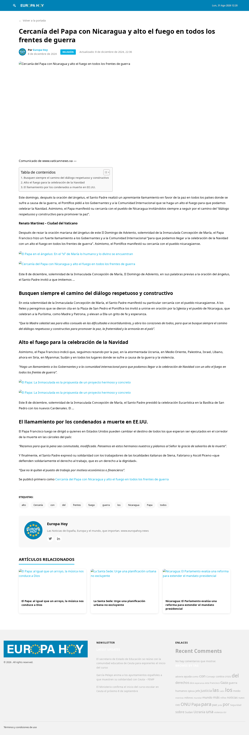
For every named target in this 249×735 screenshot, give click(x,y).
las (216, 690)
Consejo (210, 676)
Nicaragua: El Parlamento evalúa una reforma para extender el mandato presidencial (191, 604)
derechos (182, 682)
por (226, 704)
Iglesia (191, 691)
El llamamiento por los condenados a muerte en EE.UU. (60, 187)
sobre (179, 711)
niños (223, 697)
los (118, 505)
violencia (218, 712)
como (195, 676)
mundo (207, 697)
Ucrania (199, 712)
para (206, 704)
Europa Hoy (40, 50)
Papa (149, 505)
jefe (197, 691)
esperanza (199, 683)
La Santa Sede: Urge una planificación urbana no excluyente (119, 603)
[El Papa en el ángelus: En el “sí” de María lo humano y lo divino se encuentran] (124, 259)
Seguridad (235, 705)
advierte (179, 676)
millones (188, 697)
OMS (177, 705)
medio (236, 691)
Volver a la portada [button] (32, 20)
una (209, 711)
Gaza (224, 682)
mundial (198, 697)
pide (220, 705)
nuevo (241, 697)
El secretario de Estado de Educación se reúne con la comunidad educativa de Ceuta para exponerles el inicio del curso (130, 663)
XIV (224, 712)
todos (163, 505)
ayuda (188, 676)
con (52, 505)
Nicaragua (133, 505)
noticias (232, 697)
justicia (206, 690)
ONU (186, 704)
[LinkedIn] (58, 539)
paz (214, 705)
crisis (228, 676)
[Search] (14, 5)
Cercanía (38, 505)
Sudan (189, 712)
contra (220, 676)
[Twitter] (50, 539)
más (216, 697)
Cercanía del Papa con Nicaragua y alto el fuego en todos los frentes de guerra (112, 479)
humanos (181, 691)
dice (192, 683)
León (222, 691)
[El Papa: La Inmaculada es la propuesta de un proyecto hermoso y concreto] (124, 387)
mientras (179, 698)
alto (24, 505)
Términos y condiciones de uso (20, 727)
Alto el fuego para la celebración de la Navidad (54, 182)
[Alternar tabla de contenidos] (105, 172)
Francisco (215, 683)
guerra (106, 505)
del (63, 505)
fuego (91, 505)
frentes (77, 505)
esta (207, 683)
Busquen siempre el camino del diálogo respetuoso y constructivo (66, 177)
